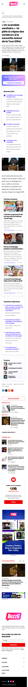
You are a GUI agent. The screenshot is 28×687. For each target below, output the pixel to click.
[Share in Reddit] (9, 390)
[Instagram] (13, 681)
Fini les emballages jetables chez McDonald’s (13, 248)
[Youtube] (11, 681)
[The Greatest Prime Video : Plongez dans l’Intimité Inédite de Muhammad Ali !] (4, 442)
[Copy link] (12, 390)
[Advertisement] (13, 532)
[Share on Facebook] (3, 390)
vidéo (3, 13)
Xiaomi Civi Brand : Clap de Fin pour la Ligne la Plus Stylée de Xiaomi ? (16, 458)
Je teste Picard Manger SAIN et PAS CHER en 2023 (13, 280)
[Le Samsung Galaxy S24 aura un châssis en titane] (6, 409)
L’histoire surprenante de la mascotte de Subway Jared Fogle (13, 216)
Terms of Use (9, 650)
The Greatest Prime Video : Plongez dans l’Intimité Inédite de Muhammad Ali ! (16, 442)
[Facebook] (8, 681)
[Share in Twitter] (6, 390)
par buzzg (13, 462)
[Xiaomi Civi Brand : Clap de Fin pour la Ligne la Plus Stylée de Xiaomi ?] (4, 458)
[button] (2, 4)
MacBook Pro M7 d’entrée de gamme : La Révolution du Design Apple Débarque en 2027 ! (16, 450)
